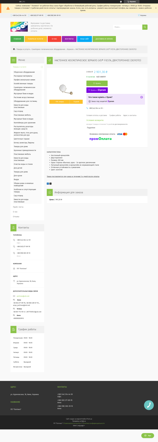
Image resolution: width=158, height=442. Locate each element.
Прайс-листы (18, 207)
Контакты (69, 39)
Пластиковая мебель (22, 115)
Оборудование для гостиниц (25, 101)
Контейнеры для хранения (24, 123)
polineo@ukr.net (23, 296)
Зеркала (70, 49)
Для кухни (18, 176)
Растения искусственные (24, 97)
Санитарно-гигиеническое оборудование (48, 49)
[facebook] (48, 184)
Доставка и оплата (104, 39)
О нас (54, 39)
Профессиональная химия (24, 80)
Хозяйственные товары (23, 84)
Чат (149, 436)
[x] (50, 184)
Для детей (18, 168)
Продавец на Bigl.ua (79, 421)
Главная (17, 39)
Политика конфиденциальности (94, 423)
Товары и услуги (35, 39)
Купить (98, 83)
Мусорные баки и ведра (23, 94)
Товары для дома (21, 146)
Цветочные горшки (21, 139)
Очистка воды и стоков (23, 164)
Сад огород (18, 111)
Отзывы (16, 217)
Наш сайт (84, 39)
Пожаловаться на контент (72, 423)
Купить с (94, 90)
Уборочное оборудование (24, 72)
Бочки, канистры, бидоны (24, 143)
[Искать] (145, 27)
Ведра (16, 179)
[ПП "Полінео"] (19, 31)
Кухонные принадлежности (25, 150)
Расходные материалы (23, 76)
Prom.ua (89, 419)
